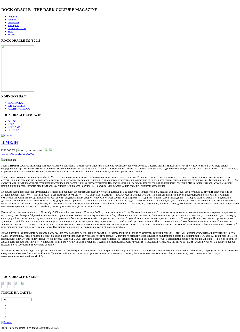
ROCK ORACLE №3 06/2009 (18, 153)
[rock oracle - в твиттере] (17, 286)
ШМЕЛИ (9, 142)
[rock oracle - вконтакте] (4, 286)
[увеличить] (17, 90)
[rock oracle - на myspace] (11, 286)
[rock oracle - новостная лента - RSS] (24, 286)
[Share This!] (46, 150)
